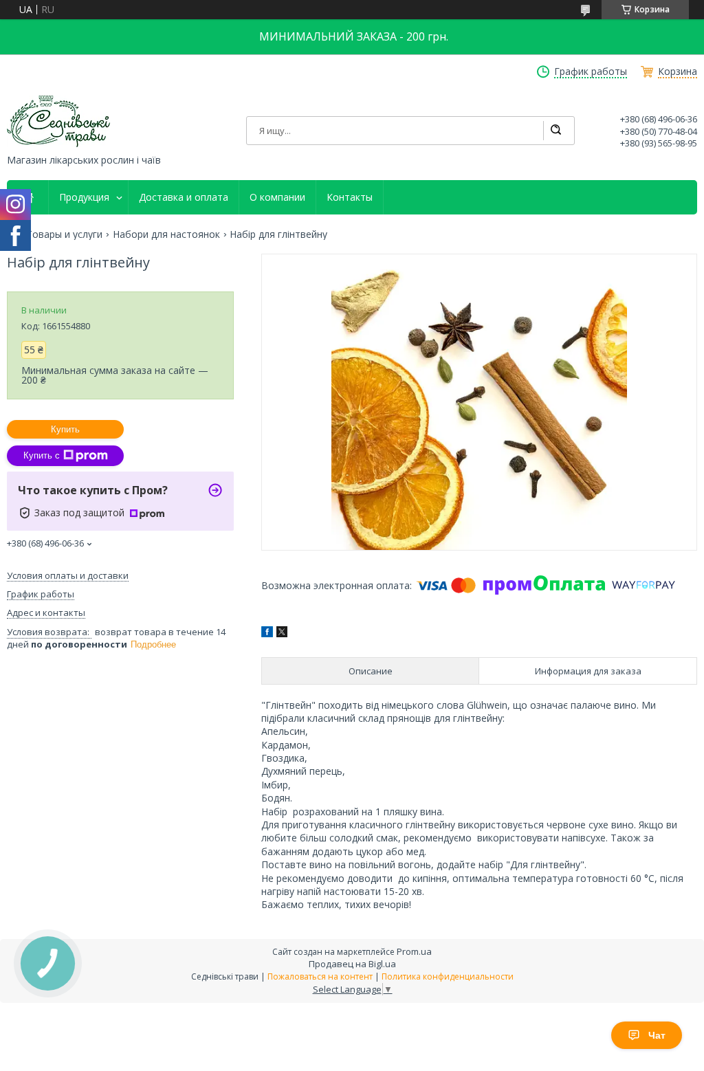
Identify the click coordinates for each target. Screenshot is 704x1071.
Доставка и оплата (183, 197)
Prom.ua (414, 951)
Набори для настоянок (166, 234)
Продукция (84, 197)
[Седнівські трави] (58, 121)
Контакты (350, 197)
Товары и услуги (64, 234)
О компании (277, 197)
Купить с (41, 455)
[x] (281, 633)
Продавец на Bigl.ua (352, 964)
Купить (65, 429)
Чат (657, 1035)
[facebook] (267, 633)
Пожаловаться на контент (320, 976)
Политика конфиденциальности (448, 976)
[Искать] (555, 130)
